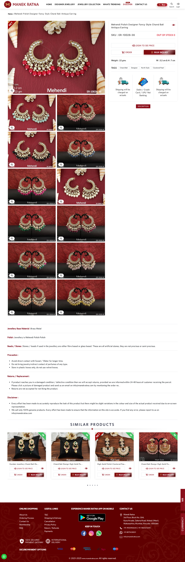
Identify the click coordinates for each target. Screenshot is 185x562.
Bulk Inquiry (161, 52)
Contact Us (24, 521)
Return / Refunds (51, 528)
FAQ (21, 528)
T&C (46, 515)
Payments (48, 531)
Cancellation (49, 521)
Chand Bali (124, 68)
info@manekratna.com (132, 537)
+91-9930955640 (130, 528)
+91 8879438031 (130, 532)
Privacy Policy (50, 524)
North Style (145, 68)
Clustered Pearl (158, 68)
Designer (134, 68)
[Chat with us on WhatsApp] (4, 556)
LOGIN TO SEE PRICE (144, 45)
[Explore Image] (12, 91)
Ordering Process (26, 518)
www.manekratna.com (90, 558)
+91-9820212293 (144, 528)
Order (128, 52)
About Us (23, 515)
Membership (24, 524)
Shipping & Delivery (52, 518)
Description (143, 106)
